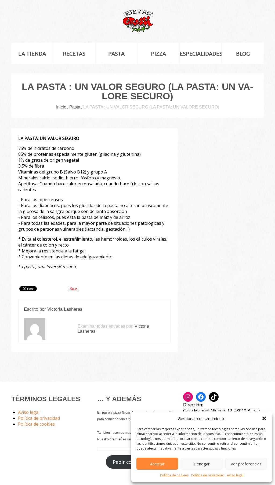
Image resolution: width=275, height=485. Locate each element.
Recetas (74, 53)
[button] (264, 418)
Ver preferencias (246, 463)
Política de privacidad (207, 475)
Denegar (202, 463)
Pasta (116, 53)
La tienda (32, 53)
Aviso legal (235, 475)
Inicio (61, 107)
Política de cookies (174, 475)
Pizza (158, 53)
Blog (243, 53)
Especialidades (201, 53)
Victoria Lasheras (64, 309)
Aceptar (157, 463)
